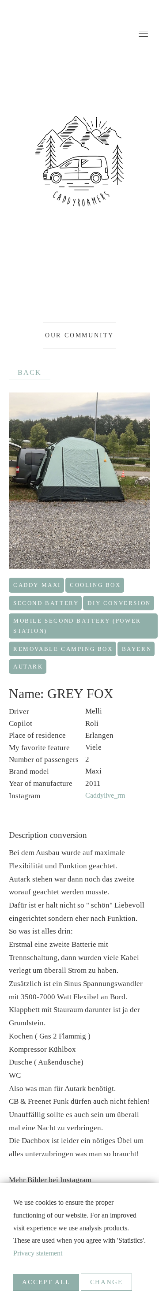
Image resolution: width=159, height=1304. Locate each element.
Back (30, 372)
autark (28, 666)
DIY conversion (119, 603)
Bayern (137, 649)
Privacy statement (37, 1253)
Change (106, 1281)
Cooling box (95, 585)
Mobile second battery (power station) (77, 625)
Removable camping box (63, 649)
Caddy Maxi (37, 585)
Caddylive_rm (105, 795)
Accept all (46, 1281)
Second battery (46, 603)
